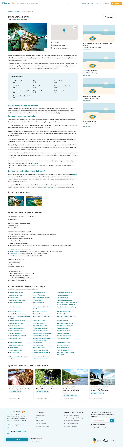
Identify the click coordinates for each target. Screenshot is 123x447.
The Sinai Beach (38, 300)
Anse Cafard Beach (63, 350)
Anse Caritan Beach (63, 333)
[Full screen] (45, 49)
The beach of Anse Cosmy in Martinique (65, 353)
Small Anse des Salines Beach (42, 333)
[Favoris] (11, 371)
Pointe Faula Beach (15, 333)
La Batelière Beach (39, 292)
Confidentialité (30, 442)
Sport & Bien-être (41, 423)
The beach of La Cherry (40, 328)
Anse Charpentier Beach (64, 300)
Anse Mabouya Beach (63, 342)
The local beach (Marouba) (41, 352)
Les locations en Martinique (71, 420)
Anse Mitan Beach (62, 320)
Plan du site (45, 442)
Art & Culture (40, 420)
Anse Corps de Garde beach (41, 316)
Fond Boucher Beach (15, 342)
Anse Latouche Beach (16, 345)
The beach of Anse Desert (17, 320)
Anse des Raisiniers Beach (17, 314)
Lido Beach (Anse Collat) (40, 335)
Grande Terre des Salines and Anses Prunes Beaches (42, 339)
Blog (97, 3)
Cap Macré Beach (62, 297)
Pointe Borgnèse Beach (40, 350)
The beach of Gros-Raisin (65, 323)
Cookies (38, 442)
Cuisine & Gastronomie (42, 426)
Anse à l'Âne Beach (39, 295)
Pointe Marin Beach (39, 320)
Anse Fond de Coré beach (65, 325)
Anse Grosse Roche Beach (17, 300)
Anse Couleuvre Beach (64, 335)
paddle (36, 163)
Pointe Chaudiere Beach (64, 292)
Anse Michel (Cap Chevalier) (41, 297)
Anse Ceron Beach (39, 347)
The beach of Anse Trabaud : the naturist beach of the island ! (67, 303)
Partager (110, 17)
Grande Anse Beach (15, 350)
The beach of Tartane (16, 292)
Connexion (106, 3)
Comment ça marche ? (87, 3)
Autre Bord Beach (15, 307)
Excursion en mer (41, 415)
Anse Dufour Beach (15, 338)
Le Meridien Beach (15, 311)
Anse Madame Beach (63, 295)
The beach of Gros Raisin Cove (66, 316)
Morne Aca (49, 187)
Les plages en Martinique (71, 423)
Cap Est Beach (13, 297)
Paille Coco (13, 255)
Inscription (116, 3)
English (113, 440)
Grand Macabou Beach (40, 325)
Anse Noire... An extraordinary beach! (66, 308)
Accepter (17, 439)
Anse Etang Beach (62, 328)
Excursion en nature (41, 418)
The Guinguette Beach (64, 311)
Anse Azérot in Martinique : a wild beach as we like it (42, 357)
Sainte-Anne (16, 19)
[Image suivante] (47, 37)
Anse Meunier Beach (15, 302)
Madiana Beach (38, 314)
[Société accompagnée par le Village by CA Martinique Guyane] (106, 440)
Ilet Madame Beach (63, 347)
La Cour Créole (14, 251)
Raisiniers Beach (14, 325)
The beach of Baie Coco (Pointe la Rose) (19, 357)
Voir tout (38, 429)
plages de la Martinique (34, 286)
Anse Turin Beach (62, 314)
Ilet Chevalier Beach (63, 345)
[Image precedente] (9, 37)
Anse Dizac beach (38, 302)
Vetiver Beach (13, 347)
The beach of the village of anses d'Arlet (19, 317)
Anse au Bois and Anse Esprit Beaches (42, 308)
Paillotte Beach (38, 345)
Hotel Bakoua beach (63, 338)
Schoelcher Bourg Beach (40, 330)
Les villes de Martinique (70, 426)
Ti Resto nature (14, 253)
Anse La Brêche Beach (64, 330)
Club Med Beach (14, 352)
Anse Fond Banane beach (17, 328)
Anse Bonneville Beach (16, 323)
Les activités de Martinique (71, 415)
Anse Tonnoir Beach (15, 330)
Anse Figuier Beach (39, 323)
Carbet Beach (37, 342)
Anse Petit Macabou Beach (17, 335)
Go (112, 420)
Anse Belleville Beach (16, 295)
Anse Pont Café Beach (40, 311)
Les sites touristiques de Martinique (74, 418)
